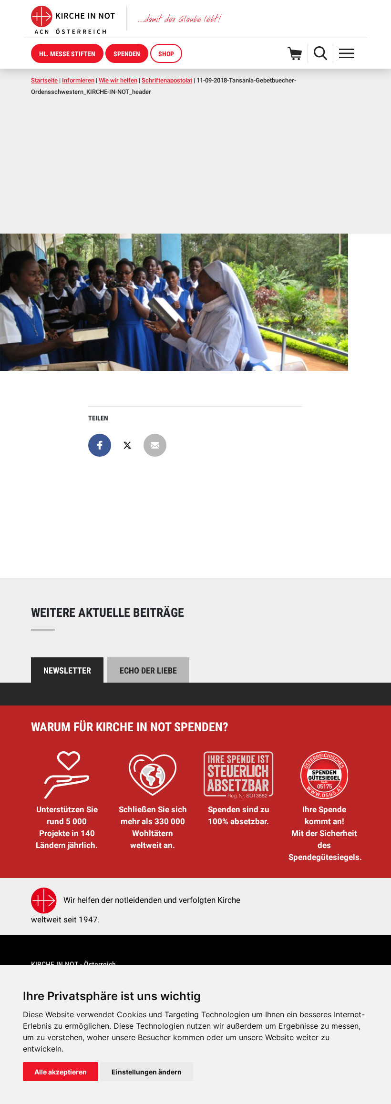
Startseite (44, 80)
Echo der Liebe (148, 670)
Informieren (78, 80)
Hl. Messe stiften (67, 54)
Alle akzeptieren (60, 1072)
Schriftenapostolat (167, 80)
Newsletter (67, 670)
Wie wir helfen (118, 80)
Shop (166, 54)
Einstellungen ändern (147, 1072)
